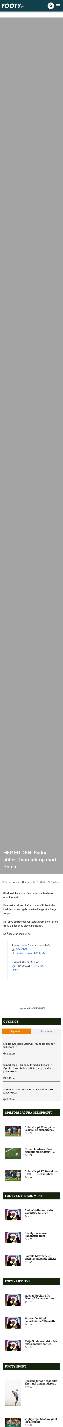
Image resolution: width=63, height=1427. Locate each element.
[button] (58, 6)
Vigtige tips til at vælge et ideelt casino (41, 1420)
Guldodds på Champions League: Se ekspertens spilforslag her (40, 1129)
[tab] (16, 1031)
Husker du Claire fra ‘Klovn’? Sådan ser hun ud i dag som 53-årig (41, 1298)
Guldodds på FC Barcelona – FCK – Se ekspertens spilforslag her (41, 1173)
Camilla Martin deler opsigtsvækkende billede (40, 1257)
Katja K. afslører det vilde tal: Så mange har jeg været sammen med (41, 1343)
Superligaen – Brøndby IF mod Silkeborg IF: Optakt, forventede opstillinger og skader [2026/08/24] (27, 1068)
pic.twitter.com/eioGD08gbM (28, 953)
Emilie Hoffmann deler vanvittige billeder (39, 1211)
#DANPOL (21, 949)
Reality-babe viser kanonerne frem (36, 1234)
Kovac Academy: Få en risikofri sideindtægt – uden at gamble (39, 1151)
